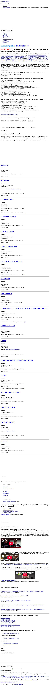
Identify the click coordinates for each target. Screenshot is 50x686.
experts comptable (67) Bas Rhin (7, 622)
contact (13, 677)
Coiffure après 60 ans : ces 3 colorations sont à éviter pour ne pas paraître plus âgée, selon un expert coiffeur (23, 604)
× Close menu (6, 41)
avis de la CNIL (31, 58)
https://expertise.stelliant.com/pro (13, 349)
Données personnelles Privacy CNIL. (32, 676)
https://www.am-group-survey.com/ (13, 188)
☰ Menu (5, 42)
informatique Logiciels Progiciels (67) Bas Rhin (10, 625)
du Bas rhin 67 (15, 46)
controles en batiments (5, 619)
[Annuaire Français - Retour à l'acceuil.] (5, 1)
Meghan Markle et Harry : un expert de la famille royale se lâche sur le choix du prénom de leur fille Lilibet (22, 609)
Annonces (5, 34)
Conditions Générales (5, 676)
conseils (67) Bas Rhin (5, 618)
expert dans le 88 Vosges (8, 510)
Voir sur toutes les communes (9, 501)
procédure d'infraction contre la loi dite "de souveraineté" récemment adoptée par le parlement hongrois (27, 564)
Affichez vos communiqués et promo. (11, 638)
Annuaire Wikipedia (18, 684)
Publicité (22, 676)
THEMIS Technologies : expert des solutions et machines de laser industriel (16, 600)
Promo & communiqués (8, 39)
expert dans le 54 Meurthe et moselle (10, 511)
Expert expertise (6, 7)
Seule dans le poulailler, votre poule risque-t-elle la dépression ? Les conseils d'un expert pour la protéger (22, 591)
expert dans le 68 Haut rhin (8, 508)
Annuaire (5, 6)
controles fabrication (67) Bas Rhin (8, 620)
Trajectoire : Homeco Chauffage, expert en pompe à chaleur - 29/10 (14, 595)
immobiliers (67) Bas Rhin (6, 623)
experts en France (5, 514)
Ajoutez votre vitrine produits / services (11, 633)
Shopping (5, 35)
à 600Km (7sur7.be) (22, 568)
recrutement (18, 677)
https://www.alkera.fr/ (10, 431)
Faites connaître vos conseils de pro (10, 643)
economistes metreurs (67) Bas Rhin (8, 621)
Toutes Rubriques (6, 36)
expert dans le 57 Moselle (8, 512)
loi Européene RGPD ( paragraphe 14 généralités (24, 59)
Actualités (5, 40)
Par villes (5, 37)
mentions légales (7, 677)
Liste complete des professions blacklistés (9, 114)
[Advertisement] (25, 18)
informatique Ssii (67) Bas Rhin (7, 626)
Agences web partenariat (26, 677)
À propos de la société (14, 676)
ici (25, 212)
